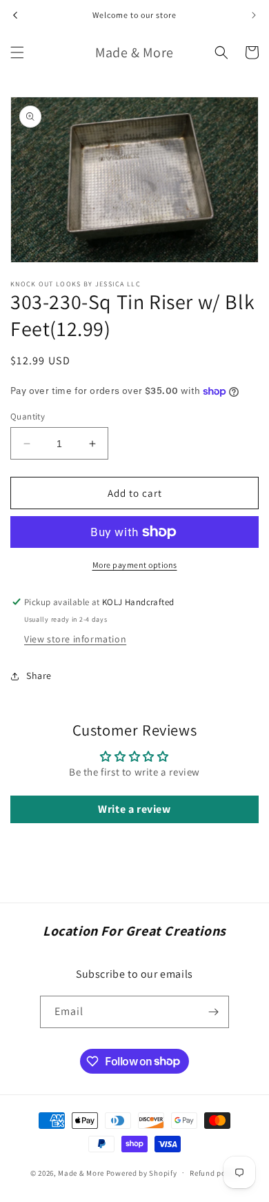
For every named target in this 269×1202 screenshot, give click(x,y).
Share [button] (39, 675)
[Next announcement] (254, 15)
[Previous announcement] (15, 15)
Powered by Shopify (141, 1172)
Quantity (27, 416)
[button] (17, 52)
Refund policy (214, 1173)
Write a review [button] (134, 809)
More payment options (134, 565)
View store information (75, 639)
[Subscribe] (213, 1012)
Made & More (81, 1172)
